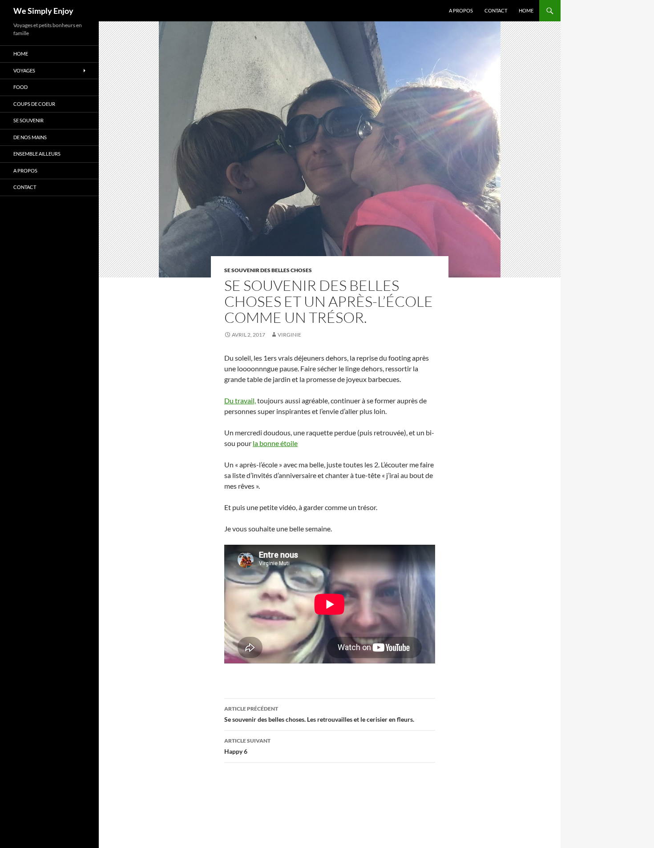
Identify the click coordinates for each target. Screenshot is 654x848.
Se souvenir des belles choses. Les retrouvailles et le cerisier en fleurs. (319, 714)
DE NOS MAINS (30, 137)
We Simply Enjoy (43, 11)
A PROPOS (461, 10)
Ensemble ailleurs (37, 154)
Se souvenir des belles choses (268, 270)
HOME (526, 10)
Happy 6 (247, 746)
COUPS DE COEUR (34, 104)
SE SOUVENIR (28, 120)
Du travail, (240, 400)
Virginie (289, 334)
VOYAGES (24, 70)
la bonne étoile (275, 443)
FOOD (20, 87)
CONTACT (495, 10)
